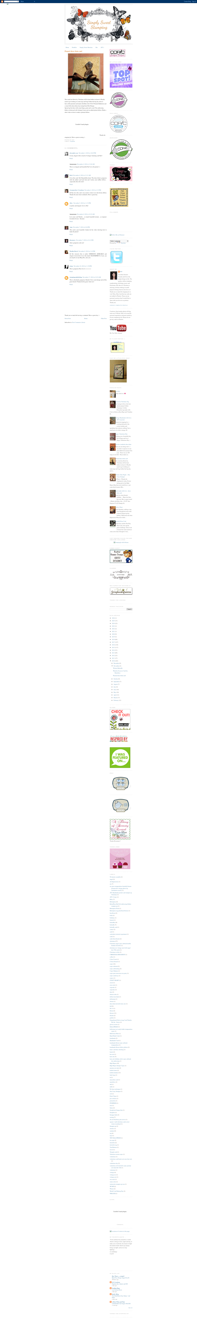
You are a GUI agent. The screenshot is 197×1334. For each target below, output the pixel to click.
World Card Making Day (116, 1191)
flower (111, 1011)
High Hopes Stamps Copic (117, 1066)
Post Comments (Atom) (78, 322)
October (116, 679)
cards (111, 936)
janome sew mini (114, 1068)
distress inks (113, 994)
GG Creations (116, 1282)
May (115, 692)
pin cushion (113, 1098)
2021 (113, 631)
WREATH (112, 1193)
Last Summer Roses (117, 1290)
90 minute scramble (115, 877)
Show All (130, 1307)
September (117, 681)
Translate (123, 243)
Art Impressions (114, 882)
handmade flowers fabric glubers (119, 1047)
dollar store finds (114, 997)
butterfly (112, 925)
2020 (113, 634)
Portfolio (74, 47)
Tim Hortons (113, 1147)
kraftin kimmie (114, 1073)
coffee (111, 957)
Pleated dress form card (73, 51)
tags (111, 1135)
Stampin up (113, 1126)
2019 (113, 637)
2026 (113, 618)
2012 (113, 655)
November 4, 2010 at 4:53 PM (92, 190)
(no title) (117, 391)
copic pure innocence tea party (118, 973)
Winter (112, 1189)
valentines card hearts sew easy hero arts (121, 1159)
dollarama (112, 999)
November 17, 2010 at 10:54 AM (92, 277)
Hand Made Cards (115, 1036)
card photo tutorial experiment (118, 934)
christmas (112, 941)
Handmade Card (114, 1040)
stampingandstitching (76, 277)
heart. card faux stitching (117, 1049)
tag (111, 1133)
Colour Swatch (114, 961)
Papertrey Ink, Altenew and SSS (120, 1284)
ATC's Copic (113, 897)
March (115, 698)
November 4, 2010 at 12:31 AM (82, 175)
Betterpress (113, 902)
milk (111, 1087)
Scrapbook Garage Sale (116, 1110)
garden (112, 1018)
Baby (111, 899)
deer (111, 992)
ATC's (102, 47)
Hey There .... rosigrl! (118, 1276)
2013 (113, 653)
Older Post (104, 318)
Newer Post (68, 318)
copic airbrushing (115, 969)
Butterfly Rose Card (120, 521)
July (115, 687)
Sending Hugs (116, 1288)
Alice (71, 203)
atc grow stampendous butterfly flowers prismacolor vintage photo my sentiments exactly (120, 888)
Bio (97, 47)
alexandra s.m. (74, 153)
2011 (113, 658)
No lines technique (115, 1089)
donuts (112, 1001)
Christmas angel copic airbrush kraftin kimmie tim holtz (120, 945)
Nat (121, 271)
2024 (113, 623)
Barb (71, 175)
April (115, 695)
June (115, 689)
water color (113, 1182)
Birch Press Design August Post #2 (120, 1278)
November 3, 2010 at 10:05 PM (87, 153)
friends (112, 1015)
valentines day (114, 1163)
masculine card (114, 1080)
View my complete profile (119, 305)
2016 (113, 645)
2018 (113, 639)
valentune (112, 1170)
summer (112, 1131)
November (117, 666)
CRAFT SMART (114, 980)
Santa (111, 1108)
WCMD (112, 1186)
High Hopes (113, 1063)
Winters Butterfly (118, 668)
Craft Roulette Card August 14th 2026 (121, 1303)
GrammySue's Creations (77, 190)
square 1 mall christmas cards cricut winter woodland (119, 1123)
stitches (112, 1128)
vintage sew (113, 1177)
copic (111, 964)
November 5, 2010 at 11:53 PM (82, 203)
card (111, 932)
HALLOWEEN (114, 1027)
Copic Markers (114, 971)
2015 (113, 647)
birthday (112, 918)
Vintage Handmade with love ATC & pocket (123, 419)
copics (111, 978)
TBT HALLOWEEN (115, 1138)
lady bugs (112, 1075)
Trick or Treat (119, 507)
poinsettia (112, 1101)
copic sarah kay (114, 976)
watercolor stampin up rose (117, 1184)
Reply (71, 158)
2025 (113, 621)
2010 (113, 661)
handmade (113, 1038)
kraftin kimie (113, 1070)
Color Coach (113, 959)
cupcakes (112, 990)
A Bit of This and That (118, 1302)
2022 (113, 629)
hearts (111, 1052)
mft (111, 1084)
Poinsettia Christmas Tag (122, 402)
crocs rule (112, 985)
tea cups (112, 1140)
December (116, 663)
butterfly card (113, 927)
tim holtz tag (113, 1145)
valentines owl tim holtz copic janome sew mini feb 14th (120, 1167)
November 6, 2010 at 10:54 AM (86, 214)
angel (111, 879)
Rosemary (73, 240)
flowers (112, 1013)
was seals (112, 1179)
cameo (111, 929)
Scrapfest (112, 1112)
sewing (72, 141)
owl (111, 1094)
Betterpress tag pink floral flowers (119, 911)
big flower (112, 913)
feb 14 (111, 1008)
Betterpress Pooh (114, 908)
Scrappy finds (113, 1115)
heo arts (112, 1054)
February (116, 700)
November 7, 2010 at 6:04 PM (81, 227)
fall (111, 1006)
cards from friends (115, 939)
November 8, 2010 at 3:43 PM (86, 251)
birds (111, 915)
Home (67, 47)
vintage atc (113, 1175)
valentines (113, 1157)
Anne (71, 227)
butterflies (112, 922)
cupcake (112, 987)
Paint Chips (113, 1096)
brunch (112, 920)
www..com (117, 342)
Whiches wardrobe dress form (123, 444)
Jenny (71, 266)
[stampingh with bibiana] (121, 542)
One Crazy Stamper (115, 1091)
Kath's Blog (115, 1294)
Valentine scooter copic (116, 1154)
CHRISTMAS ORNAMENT (117, 954)
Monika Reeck (74, 251)
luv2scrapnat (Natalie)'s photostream (120, 348)
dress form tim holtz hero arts (118, 1004)
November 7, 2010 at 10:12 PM (84, 240)
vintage (112, 1172)
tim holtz (112, 1143)
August (116, 684)
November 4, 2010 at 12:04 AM (86, 164)
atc (110, 884)
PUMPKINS (113, 1103)
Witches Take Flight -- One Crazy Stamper (122, 476)
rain (111, 1105)
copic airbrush (114, 966)
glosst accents (113, 1024)
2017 (113, 642)
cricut (111, 983)
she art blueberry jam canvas (117, 1119)
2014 (113, 650)
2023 (113, 626)
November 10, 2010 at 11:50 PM (83, 266)
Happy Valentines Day (121, 434)
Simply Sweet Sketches (86, 47)
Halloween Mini (114, 1033)
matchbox (112, 1082)
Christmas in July (114, 952)
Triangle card (113, 1152)
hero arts (112, 1056)
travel (111, 1150)
